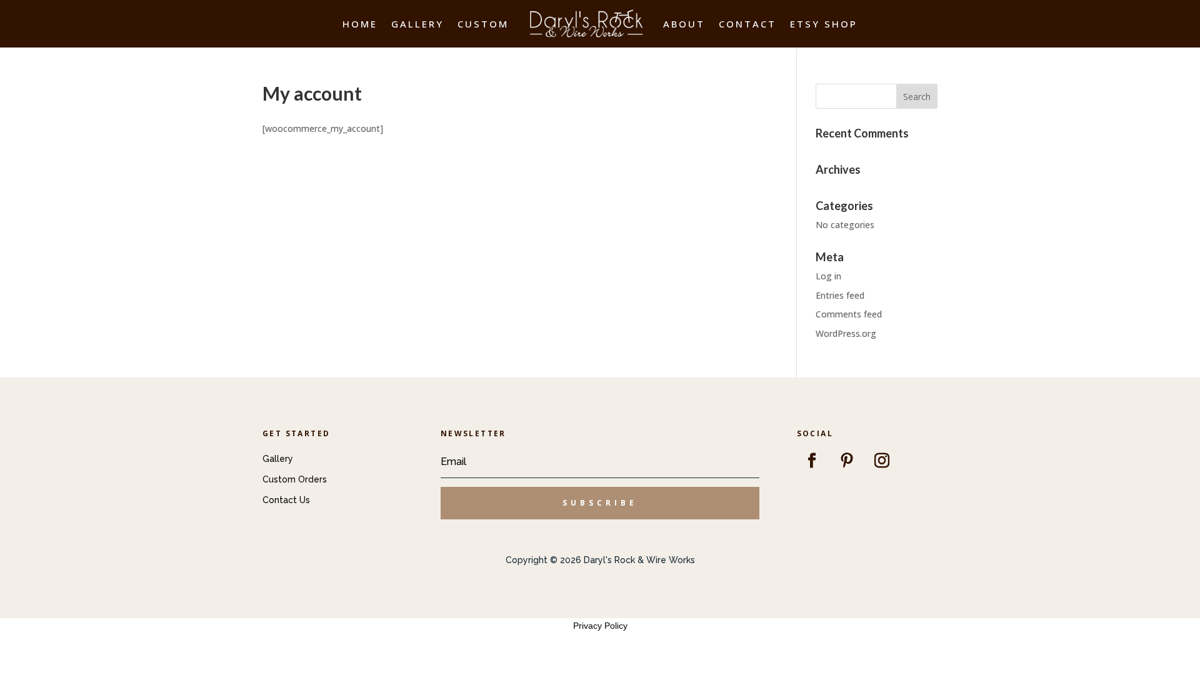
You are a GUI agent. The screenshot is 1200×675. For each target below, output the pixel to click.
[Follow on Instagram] (882, 461)
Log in (828, 276)
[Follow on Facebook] (812, 461)
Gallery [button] (277, 459)
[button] (600, 503)
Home (360, 24)
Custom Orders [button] (294, 479)
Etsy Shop (824, 24)
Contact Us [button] (286, 500)
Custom (483, 24)
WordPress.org (846, 333)
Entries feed (840, 295)
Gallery (417, 24)
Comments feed (849, 314)
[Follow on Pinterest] (847, 461)
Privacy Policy (600, 626)
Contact (747, 24)
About (684, 24)
